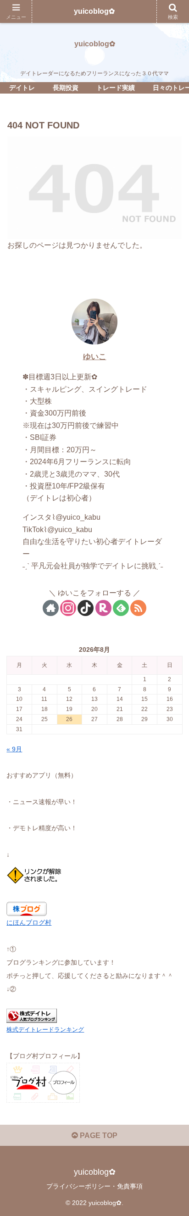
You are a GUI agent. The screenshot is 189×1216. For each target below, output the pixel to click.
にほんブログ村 (28, 922)
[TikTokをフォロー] (86, 608)
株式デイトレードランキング (45, 1029)
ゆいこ (94, 356)
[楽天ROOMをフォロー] (103, 608)
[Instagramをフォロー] (68, 608)
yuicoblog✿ (94, 11)
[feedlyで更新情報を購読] (121, 608)
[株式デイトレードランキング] (31, 1015)
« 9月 (14, 749)
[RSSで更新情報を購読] (138, 608)
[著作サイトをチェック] (51, 608)
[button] (170, 1122)
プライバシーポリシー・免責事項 (94, 1186)
